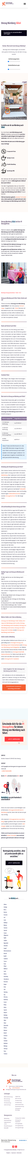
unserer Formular (20, 197)
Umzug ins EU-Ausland (12, 659)
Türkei (17, 293)
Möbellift (23, 489)
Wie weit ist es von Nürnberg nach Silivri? (12, 578)
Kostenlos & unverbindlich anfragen (13, 33)
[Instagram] (16, 1147)
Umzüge (13, 643)
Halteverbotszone (14, 493)
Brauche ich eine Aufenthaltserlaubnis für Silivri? (13, 608)
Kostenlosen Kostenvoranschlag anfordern (14, 687)
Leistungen (7, 1093)
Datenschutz (19, 1153)
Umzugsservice (8, 1115)
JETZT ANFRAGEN (14, 863)
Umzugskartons (10, 496)
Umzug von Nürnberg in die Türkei (11, 621)
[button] (24, 4)
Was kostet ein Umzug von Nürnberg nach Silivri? (13, 600)
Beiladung (4, 475)
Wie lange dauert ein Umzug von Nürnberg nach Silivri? (13, 596)
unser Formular (11, 835)
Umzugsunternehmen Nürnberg (10, 1150)
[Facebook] (13, 1147)
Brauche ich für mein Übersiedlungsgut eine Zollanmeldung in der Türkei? (13, 604)
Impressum (14, 1153)
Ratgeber (8, 1153)
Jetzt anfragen (14, 739)
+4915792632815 (6, 771)
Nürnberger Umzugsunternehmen (8, 293)
